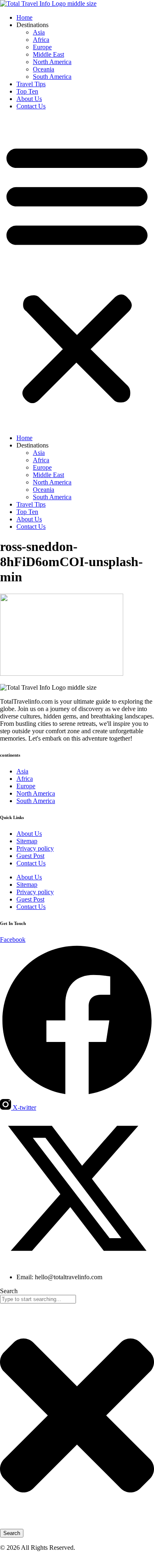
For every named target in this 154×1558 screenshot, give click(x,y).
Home (24, 17)
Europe (42, 47)
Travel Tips (31, 83)
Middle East (48, 54)
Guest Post (30, 855)
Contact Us (31, 106)
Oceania (43, 69)
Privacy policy (35, 848)
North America (52, 61)
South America (52, 76)
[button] (77, 272)
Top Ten (27, 91)
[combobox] (38, 1299)
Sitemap (26, 841)
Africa (41, 39)
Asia (39, 32)
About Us (29, 98)
